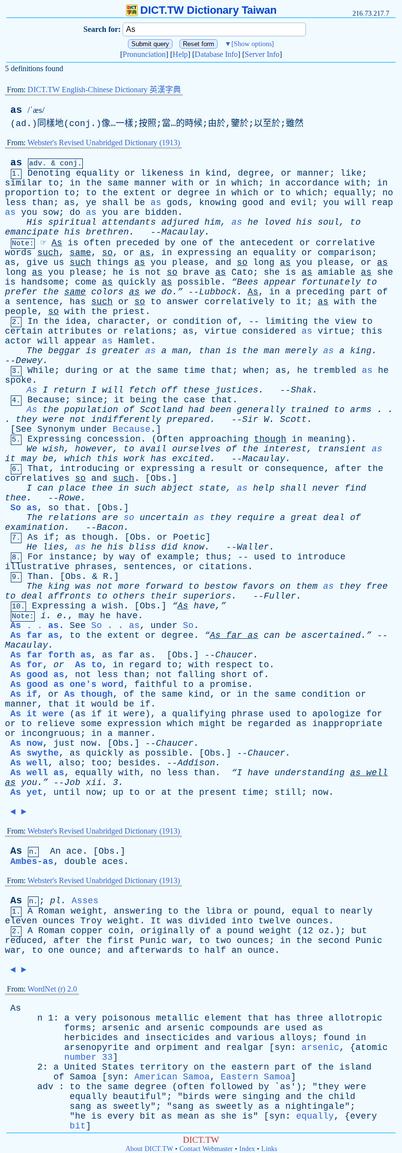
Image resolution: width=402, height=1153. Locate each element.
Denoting (49, 173)
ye (91, 203)
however (94, 449)
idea (76, 321)
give (37, 262)
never (325, 488)
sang (80, 1106)
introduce (321, 557)
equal (305, 911)
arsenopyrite (96, 1047)
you (331, 203)
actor (18, 341)
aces (113, 861)
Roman (51, 911)
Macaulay (182, 232)
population (91, 410)
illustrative (37, 567)
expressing (204, 253)
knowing (218, 203)
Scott (293, 419)
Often (170, 439)
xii (94, 782)
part (361, 292)
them (307, 586)
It (156, 921)
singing (261, 1096)
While (40, 370)
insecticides (177, 1038)
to (53, 183)
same (118, 183)
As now (26, 743)
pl (55, 901)
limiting (286, 321)
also (69, 763)
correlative (345, 243)
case (194, 400)
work (134, 459)
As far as (34, 635)
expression (134, 724)
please (188, 262)
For (35, 557)
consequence (294, 468)
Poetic (189, 537)
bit (148, 1116)
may (29, 459)
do (75, 212)
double (80, 861)
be (139, 203)
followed (231, 1087)
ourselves (196, 449)
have (127, 616)
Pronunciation (144, 54)
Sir (250, 419)
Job (72, 782)
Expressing (54, 439)
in (194, 173)
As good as (37, 675)
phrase (247, 714)
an (242, 253)
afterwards (156, 950)
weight (87, 911)
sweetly (132, 1106)
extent (140, 193)
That (38, 468)
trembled (334, 370)
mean (188, 1116)
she (272, 272)
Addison (196, 763)
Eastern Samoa (256, 1077)
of (207, 243)
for (374, 714)
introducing (89, 468)
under (93, 429)
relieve (56, 724)
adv (45, 1087)
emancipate (32, 232)
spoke (18, 380)
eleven (21, 921)
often (97, 243)
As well (29, 763)
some (91, 724)
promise (229, 684)
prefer (21, 292)
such (48, 253)
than (42, 203)
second (334, 940)
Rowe (69, 498)
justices (236, 390)
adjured (180, 222)
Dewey (29, 361)
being (143, 400)
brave (196, 272)
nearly (356, 911)
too (99, 763)
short (234, 675)
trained (309, 410)
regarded (269, 724)
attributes (75, 331)
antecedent (267, 243)
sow (51, 212)
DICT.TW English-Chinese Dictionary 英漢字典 (104, 89)
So (188, 625)
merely (301, 351)
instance (70, 557)
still (288, 792)
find (355, 488)
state (212, 488)
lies (53, 547)
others (129, 596)
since (89, 400)
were (53, 419)
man (180, 351)
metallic (177, 1018)
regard (145, 665)
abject (177, 488)
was (83, 586)
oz (324, 931)
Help (180, 54)
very (86, 1018)
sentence (37, 302)
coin (119, 931)
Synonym (56, 429)
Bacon (110, 527)
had (196, 410)
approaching (219, 439)
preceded (137, 243)
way (127, 557)
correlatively (239, 302)
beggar (64, 351)
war (180, 940)
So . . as (115, 625)
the (94, 183)
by (170, 243)
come (86, 282)
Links (269, 1149)
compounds (234, 1028)
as (16, 110)
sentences (148, 567)
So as (23, 508)
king (361, 351)
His (34, 222)
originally (168, 931)
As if (23, 694)
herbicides (91, 1038)
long (264, 262)
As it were (37, 714)
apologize (336, 714)
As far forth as (50, 655)
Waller (253, 547)
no (387, 193)
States (118, 1067)
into (242, 921)
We (31, 449)
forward (164, 586)
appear (280, 282)
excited (191, 459)
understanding (310, 773)
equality (97, 173)
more (129, 586)
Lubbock (218, 292)
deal (334, 518)
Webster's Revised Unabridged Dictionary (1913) (103, 142)
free (377, 586)
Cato (242, 272)
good (253, 203)
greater (121, 351)
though (270, 439)
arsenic (121, 1028)
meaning (327, 439)
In (32, 321)
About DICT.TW (149, 1149)
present (218, 792)
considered (269, 331)
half (215, 950)
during (81, 370)
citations (223, 567)
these (196, 390)
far (234, 635)
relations (148, 331)
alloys (296, 1038)
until (66, 792)
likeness (162, 173)
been (220, 410)
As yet (26, 792)
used (265, 557)
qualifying (199, 714)
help (264, 488)
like (351, 173)
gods (177, 203)
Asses (85, 901)
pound (267, 911)
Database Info (216, 54)
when (254, 370)
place (72, 488)
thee (102, 488)
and (277, 203)
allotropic (355, 1018)
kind (216, 173)
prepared (188, 419)
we (150, 292)
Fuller (280, 596)
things (113, 262)
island (355, 1067)
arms (361, 410)
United (80, 1067)
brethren (107, 232)
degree (254, 173)
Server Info (262, 54)
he (253, 222)
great (304, 518)
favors (258, 586)
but (359, 931)
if (49, 537)
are (132, 212)
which (244, 183)
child (341, 1096)
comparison (345, 253)
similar (24, 183)
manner (313, 173)
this (371, 331)
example (176, 557)
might (212, 724)
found (336, 1038)
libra (218, 911)
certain (24, 331)
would (104, 704)
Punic (153, 940)
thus (216, 557)
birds (196, 1096)
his (304, 222)
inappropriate (347, 724)
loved (277, 222)
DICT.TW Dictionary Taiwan (208, 10)
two (223, 940)
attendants (129, 222)
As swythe (34, 753)
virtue (220, 331)
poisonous (126, 1018)
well (377, 773)
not (153, 272)
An (55, 851)
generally (261, 410)
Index (247, 1149)
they (26, 419)
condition (197, 321)
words (18, 253)
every (120, 1116)
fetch (142, 390)
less (15, 203)
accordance (312, 183)
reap (382, 203)
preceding (320, 292)
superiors (207, 596)
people (21, 311)
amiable (336, 272)
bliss (142, 547)
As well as (37, 773)
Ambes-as (31, 861)
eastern (250, 1067)
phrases (94, 567)
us (58, 262)
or (130, 173)
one (189, 243)
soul (328, 222)
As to (88, 665)
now (88, 743)
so (107, 253)
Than (38, 576)
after (348, 468)
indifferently (126, 419)
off (169, 390)
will (355, 203)
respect (234, 665)
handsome (42, 282)
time (194, 370)
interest (285, 449)
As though (88, 694)
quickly (137, 282)
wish (53, 449)
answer (183, 302)
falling (196, 675)
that (221, 370)
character (122, 321)
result (227, 468)
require (256, 518)
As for (26, 665)
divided (207, 921)
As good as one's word (67, 684)
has (78, 302)
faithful (155, 684)
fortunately (331, 282)
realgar (245, 1047)
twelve (274, 921)
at (124, 370)
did (169, 547)
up (118, 792)
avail (153, 449)
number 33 (88, 1057)
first (120, 940)
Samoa (83, 1077)
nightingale (315, 1106)
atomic (371, 1047)
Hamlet (134, 341)
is (73, 243)
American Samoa (172, 1077)
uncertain (164, 518)
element (223, 1018)
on (285, 586)
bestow (220, 586)
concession (114, 439)
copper (87, 931)
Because (46, 400)
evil (301, 203)
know (193, 547)
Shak (301, 390)
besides (137, 763)
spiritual (72, 222)
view (345, 321)
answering (138, 911)
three (309, 1018)
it (301, 302)
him (212, 222)
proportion (32, 193)
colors (107, 292)
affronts (69, 596)
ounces (59, 921)
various (256, 1038)
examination (34, 527)
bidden (161, 212)
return (69, 390)
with (183, 183)
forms (77, 1028)
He (31, 547)
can (45, 488)
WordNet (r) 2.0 (52, 989)
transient (342, 449)
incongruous (50, 733)
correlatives (37, 478)
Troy (91, 921)
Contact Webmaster (206, 1149)
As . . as (34, 625)
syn (283, 1047)
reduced (24, 940)
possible (199, 282)
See (24, 429)
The (34, 351)
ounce (83, 950)
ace (74, 851)
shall (115, 203)
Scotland (161, 410)
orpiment (177, 1047)
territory (164, 1067)
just (64, 743)
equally (353, 193)
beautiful (137, 1096)
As (56, 243)
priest (129, 311)
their (164, 596)
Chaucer (234, 655)
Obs (159, 478)
